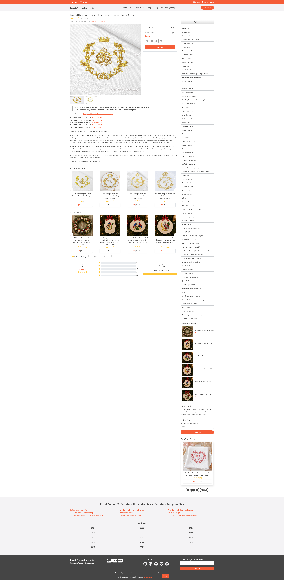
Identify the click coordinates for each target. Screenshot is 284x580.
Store (72, 21)
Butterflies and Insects (189, 119)
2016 (191, 542)
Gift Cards (185, 198)
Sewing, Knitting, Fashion (190, 304)
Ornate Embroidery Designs (191, 262)
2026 (142, 528)
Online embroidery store (79, 510)
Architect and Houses (189, 70)
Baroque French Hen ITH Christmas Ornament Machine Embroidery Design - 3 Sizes (165, 240)
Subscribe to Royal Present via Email (192, 560)
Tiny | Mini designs (188, 311)
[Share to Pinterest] (147, 41)
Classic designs (187, 130)
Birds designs (186, 107)
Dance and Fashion (188, 153)
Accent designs (187, 81)
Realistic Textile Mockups (190, 319)
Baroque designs (187, 92)
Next (172, 27)
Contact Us (207, 8)
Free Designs (139, 7)
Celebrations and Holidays (190, 40)
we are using (148, 577)
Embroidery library (168, 7)
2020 (142, 537)
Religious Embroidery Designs (191, 288)
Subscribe (197, 432)
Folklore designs (187, 187)
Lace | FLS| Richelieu (188, 232)
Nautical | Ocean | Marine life (191, 247)
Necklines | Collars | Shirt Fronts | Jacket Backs (197, 251)
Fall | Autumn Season (189, 51)
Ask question (84, 18)
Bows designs (186, 115)
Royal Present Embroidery (83, 7)
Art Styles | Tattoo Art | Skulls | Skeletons (195, 74)
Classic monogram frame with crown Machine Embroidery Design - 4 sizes (165, 196)
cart (212, 2)
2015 (93, 547)
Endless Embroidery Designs (191, 168)
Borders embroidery (188, 111)
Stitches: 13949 (98, 120)
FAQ (156, 7)
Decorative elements (189, 160)
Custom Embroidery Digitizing (130, 515)
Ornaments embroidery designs (192, 255)
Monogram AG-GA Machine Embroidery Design (98, 114)
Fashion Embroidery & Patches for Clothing (196, 172)
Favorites (85, 2)
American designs (187, 85)
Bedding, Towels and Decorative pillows (195, 100)
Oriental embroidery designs (191, 258)
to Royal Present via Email (189, 424)
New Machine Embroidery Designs (131, 510)
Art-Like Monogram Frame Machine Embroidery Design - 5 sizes (82, 196)
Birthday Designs (187, 89)
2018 (93, 542)
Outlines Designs (187, 270)
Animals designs (187, 58)
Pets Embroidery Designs (190, 277)
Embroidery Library (126, 512)
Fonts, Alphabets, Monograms (192, 183)
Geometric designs (188, 205)
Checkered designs (188, 126)
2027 (93, 528)
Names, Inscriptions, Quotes (191, 243)
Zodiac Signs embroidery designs (193, 315)
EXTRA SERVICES (187, 43)
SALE (183, 292)
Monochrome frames (98, 21)
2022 (191, 532)
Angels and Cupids (188, 62)
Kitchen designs (187, 224)
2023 (142, 532)
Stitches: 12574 (97, 118)
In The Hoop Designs (189, 217)
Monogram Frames (82, 21)
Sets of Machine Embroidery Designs (194, 300)
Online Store (126, 7)
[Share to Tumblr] (161, 41)
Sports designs (187, 307)
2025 (191, 528)
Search (198, 22)
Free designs (186, 190)
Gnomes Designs (187, 202)
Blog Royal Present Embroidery (81, 512)
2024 (93, 532)
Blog (149, 7)
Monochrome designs (189, 239)
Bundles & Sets (187, 36)
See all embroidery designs (191, 296)
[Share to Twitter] (156, 41)
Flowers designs (187, 179)
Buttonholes (186, 123)
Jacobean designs (188, 221)
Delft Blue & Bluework (189, 164)
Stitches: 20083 (97, 127)
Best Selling (186, 32)
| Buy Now (82, 205)
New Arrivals (186, 28)
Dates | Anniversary (188, 156)
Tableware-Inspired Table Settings (193, 228)
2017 (142, 542)
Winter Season (186, 47)
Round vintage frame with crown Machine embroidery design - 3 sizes (138, 196)
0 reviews (82, 270)
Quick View (82, 182)
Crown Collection (187, 145)
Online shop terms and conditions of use (183, 515)
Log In (75, 2)
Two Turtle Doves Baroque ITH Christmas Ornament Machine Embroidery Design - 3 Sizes (137, 240)
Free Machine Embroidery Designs (180, 510)
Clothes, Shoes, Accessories (191, 134)
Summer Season (187, 55)
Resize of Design (174, 512)
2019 (191, 537)
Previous (150, 27)
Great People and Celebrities (191, 209)
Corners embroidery (188, 149)
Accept (165, 576)
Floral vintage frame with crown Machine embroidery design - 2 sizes (110, 196)
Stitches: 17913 (97, 125)
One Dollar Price (187, 266)
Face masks (185, 175)
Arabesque (185, 66)
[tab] (81, 257)
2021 (93, 537)
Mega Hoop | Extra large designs (192, 236)
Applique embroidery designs (191, 77)
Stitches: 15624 (97, 123)
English (197, 2)
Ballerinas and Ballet (189, 96)
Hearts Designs (187, 213)
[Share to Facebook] (152, 41)
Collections (185, 138)
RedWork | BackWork (188, 285)
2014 (142, 547)
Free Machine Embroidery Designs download (86, 515)
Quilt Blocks (186, 281)
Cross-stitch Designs (188, 141)
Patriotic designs (187, 273)
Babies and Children (188, 104)
